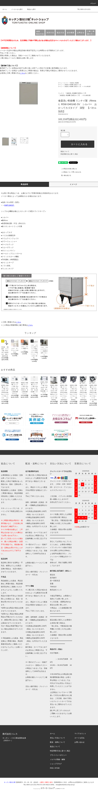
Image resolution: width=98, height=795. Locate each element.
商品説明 (24, 184)
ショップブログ (56, 764)
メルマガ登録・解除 (57, 759)
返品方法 (60, 33)
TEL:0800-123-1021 (83, 9)
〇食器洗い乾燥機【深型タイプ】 (73, 84)
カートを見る (79, 738)
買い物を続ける (66, 175)
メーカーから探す (17, 9)
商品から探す (31, 9)
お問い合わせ (79, 742)
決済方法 (50, 33)
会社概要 (70, 33)
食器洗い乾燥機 (74, 83)
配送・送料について (57, 742)
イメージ (73, 184)
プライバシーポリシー (58, 755)
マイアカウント (80, 733)
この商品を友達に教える (69, 169)
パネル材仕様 (86, 86)
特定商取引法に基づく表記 (69, 154)
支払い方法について (57, 738)
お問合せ (80, 33)
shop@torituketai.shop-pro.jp (65, 785)
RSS (51, 768)
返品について (65, 151)
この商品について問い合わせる (71, 172)
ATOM (57, 768)
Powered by (36, 788)
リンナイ (66, 83)
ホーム (5, 9)
